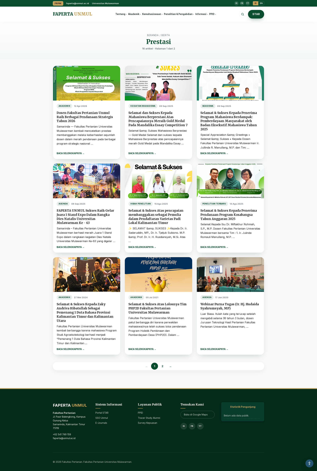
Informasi (200, 14)
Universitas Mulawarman (105, 3)
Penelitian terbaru (214, 204)
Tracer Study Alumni (149, 417)
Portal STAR (101, 412)
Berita (165, 35)
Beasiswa (207, 106)
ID (256, 3)
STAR (256, 14)
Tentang (120, 14)
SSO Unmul (101, 417)
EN (261, 3)
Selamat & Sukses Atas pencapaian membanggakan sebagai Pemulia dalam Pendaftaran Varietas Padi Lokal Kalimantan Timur (155, 217)
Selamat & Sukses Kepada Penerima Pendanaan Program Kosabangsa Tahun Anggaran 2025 (228, 215)
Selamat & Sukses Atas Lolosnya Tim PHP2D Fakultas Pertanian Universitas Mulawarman (157, 308)
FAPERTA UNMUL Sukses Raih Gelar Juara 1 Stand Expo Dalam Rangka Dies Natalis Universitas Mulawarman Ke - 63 (85, 217)
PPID (211, 14)
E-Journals (101, 422)
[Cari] (242, 14)
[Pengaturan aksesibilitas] (309, 463)
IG (236, 3)
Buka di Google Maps (196, 414)
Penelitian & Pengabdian (178, 14)
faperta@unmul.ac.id (77, 3)
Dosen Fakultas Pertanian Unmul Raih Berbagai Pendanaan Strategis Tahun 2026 (85, 117)
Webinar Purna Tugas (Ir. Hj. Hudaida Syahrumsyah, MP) (229, 306)
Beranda (153, 35)
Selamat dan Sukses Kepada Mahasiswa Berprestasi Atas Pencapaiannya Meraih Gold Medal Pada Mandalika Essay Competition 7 (158, 119)
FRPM (58, 3)
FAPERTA (72, 14)
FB (242, 3)
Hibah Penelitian (140, 204)
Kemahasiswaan (151, 14)
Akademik (133, 14)
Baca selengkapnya (71, 153)
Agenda (63, 204)
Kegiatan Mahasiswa (142, 106)
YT (247, 3)
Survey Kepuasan (147, 422)
